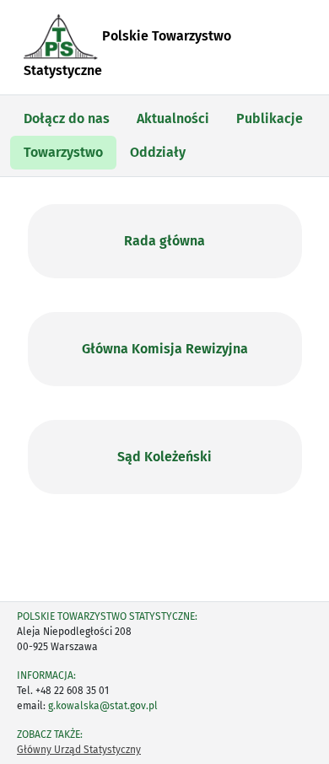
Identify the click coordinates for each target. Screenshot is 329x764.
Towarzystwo (63, 152)
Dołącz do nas (67, 118)
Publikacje (269, 118)
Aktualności (173, 118)
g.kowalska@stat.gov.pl (103, 706)
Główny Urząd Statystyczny (79, 750)
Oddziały (158, 152)
